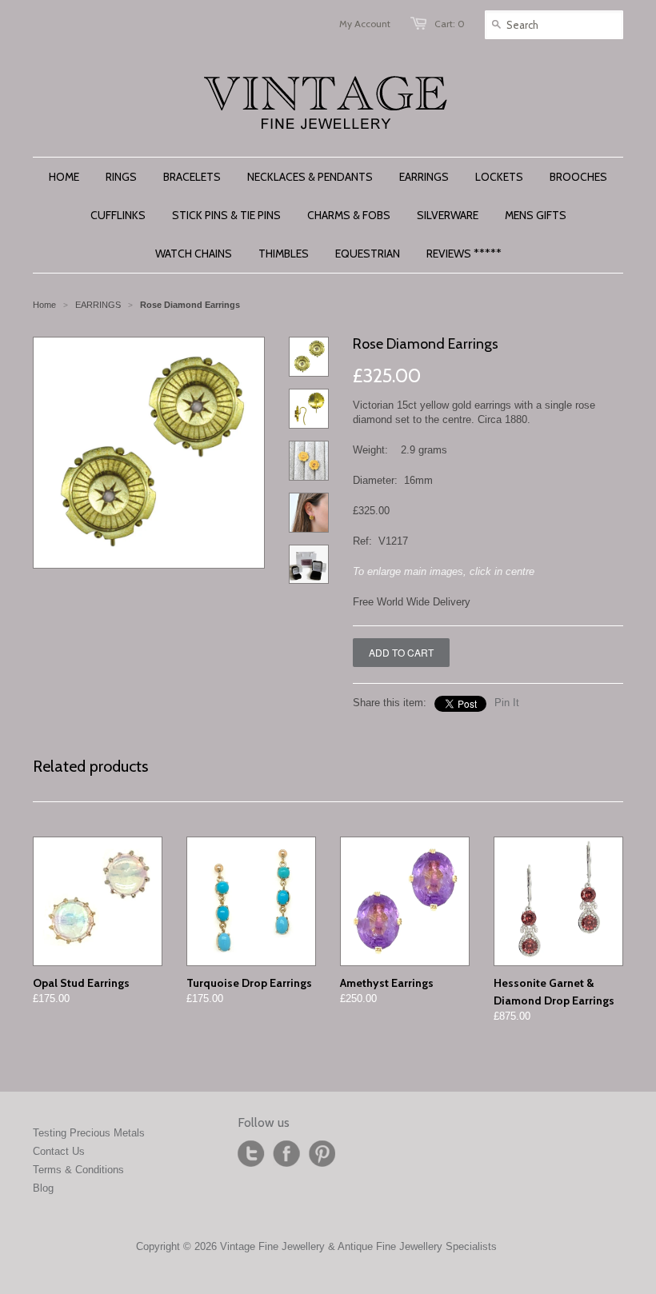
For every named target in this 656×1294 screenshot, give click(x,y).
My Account (364, 24)
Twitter (251, 1154)
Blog (43, 1188)
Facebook (286, 1154)
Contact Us (59, 1151)
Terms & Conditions (78, 1170)
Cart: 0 (449, 24)
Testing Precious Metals (89, 1133)
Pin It (506, 703)
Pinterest (321, 1154)
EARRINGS (98, 305)
